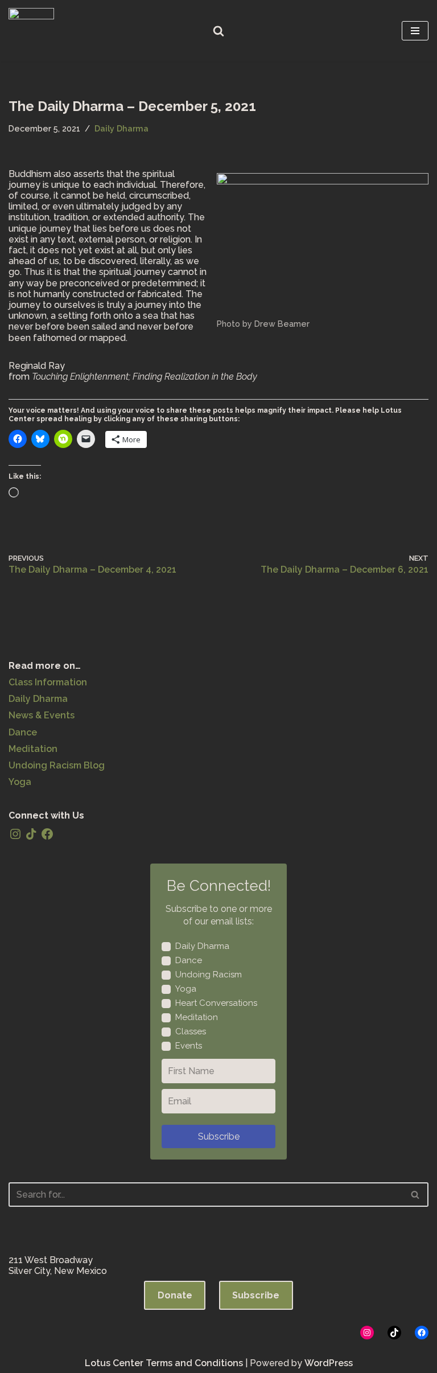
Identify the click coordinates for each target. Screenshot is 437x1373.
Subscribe (219, 1136)
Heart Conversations (216, 1003)
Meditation (33, 748)
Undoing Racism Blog (57, 765)
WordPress (328, 1363)
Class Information (48, 682)
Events (188, 1046)
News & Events (42, 715)
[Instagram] (15, 834)
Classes (190, 1031)
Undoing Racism (208, 974)
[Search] (218, 30)
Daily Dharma (121, 128)
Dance (23, 732)
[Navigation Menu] (415, 30)
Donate (175, 1295)
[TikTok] (31, 834)
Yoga (20, 781)
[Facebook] (47, 834)
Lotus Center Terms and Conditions (164, 1363)
